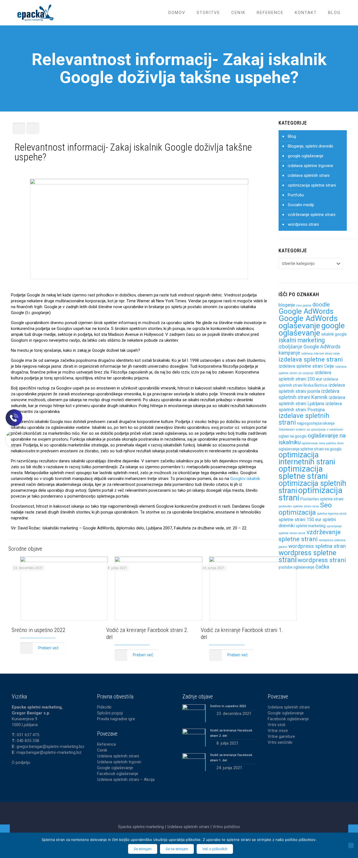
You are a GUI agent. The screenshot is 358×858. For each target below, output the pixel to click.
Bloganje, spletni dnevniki (310, 146)
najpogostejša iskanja (316, 423)
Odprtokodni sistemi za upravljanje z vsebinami (311, 429)
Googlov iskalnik (245, 478)
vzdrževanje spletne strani (311, 214)
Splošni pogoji (110, 713)
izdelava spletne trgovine (310, 165)
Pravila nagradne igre (116, 718)
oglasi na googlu (293, 436)
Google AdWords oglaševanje (308, 322)
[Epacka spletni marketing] (35, 12)
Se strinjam (143, 849)
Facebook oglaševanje (117, 773)
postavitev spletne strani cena (299, 506)
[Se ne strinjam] (351, 845)
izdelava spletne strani (311, 359)
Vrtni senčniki (280, 742)
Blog (292, 136)
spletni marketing (311, 526)
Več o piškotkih (214, 849)
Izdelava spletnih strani (118, 756)
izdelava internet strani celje (320, 353)
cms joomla (303, 305)
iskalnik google (334, 334)
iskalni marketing (302, 340)
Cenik (102, 750)
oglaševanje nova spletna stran (323, 443)
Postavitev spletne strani (321, 499)
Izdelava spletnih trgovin (119, 761)
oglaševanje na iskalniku (312, 439)
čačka (322, 567)
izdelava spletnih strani (308, 175)
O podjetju (21, 762)
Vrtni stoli (276, 724)
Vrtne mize (278, 730)
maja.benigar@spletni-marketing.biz (49, 752)
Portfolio (296, 195)
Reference (106, 744)
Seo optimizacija (305, 508)
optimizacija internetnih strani (307, 458)
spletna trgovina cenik (332, 513)
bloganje (287, 305)
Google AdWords (306, 311)
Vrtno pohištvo (226, 826)
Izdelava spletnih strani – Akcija (126, 779)
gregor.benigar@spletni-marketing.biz (50, 746)
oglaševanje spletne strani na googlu (310, 449)
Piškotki (104, 707)
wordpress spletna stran (317, 546)
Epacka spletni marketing (141, 826)
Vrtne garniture (281, 736)
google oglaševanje (305, 155)
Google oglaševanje (115, 767)
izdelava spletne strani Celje (306, 366)
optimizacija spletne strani (312, 185)
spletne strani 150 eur (300, 519)
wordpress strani (303, 224)
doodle (321, 304)
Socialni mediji (301, 204)
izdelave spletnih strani (304, 419)
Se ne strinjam (177, 849)
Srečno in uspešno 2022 (38, 630)
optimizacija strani (310, 494)
